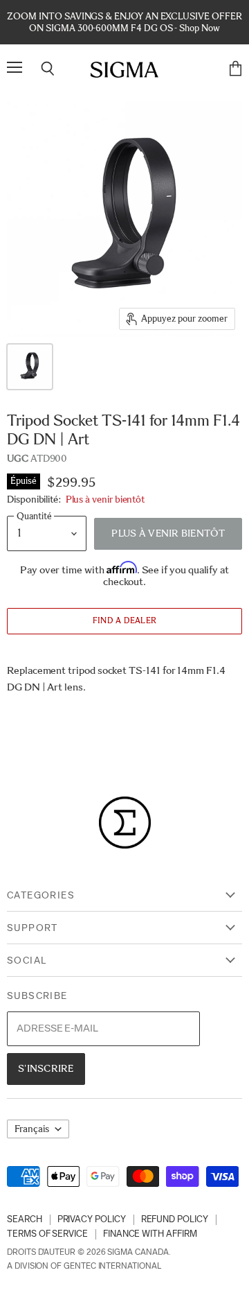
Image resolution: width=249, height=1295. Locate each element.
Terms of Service (47, 1233)
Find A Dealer (124, 620)
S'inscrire (46, 1068)
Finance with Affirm (150, 1233)
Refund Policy (174, 1219)
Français (32, 1129)
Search (24, 1219)
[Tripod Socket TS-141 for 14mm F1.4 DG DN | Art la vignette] (30, 367)
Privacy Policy (91, 1219)
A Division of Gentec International (84, 1266)
